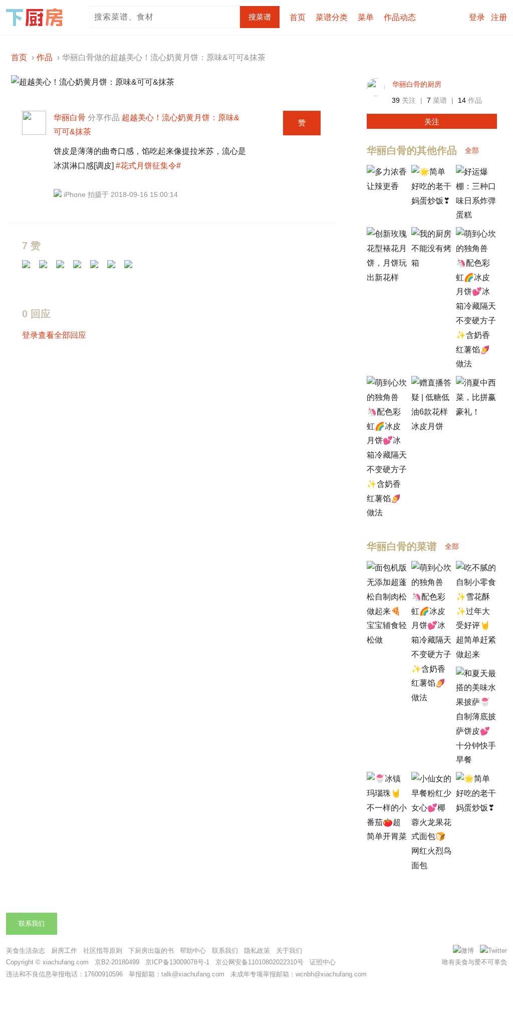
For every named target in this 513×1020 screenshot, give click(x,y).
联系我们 (32, 923)
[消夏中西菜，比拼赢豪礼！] (476, 411)
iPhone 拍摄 (83, 194)
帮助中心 (193, 950)
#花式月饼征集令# (148, 165)
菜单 (366, 17)
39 (396, 100)
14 (462, 100)
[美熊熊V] (80, 267)
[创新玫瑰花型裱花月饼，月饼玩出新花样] (387, 277)
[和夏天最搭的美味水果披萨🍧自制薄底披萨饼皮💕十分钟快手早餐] (476, 759)
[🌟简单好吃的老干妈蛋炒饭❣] (431, 200)
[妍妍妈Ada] (29, 267)
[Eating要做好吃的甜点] (114, 267)
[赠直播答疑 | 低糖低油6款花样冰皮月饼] (431, 426)
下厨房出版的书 (151, 950)
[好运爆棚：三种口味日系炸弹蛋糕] (476, 215)
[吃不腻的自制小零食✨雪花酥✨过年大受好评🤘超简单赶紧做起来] (476, 654)
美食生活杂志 (25, 950)
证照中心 (323, 962)
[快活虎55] (63, 267)
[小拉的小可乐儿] (131, 267)
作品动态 (400, 17)
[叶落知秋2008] (46, 267)
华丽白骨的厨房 (416, 84)
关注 (431, 121)
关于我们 (289, 950)
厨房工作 (64, 950)
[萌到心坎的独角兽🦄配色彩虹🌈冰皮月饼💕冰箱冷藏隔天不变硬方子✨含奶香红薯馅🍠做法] (476, 363)
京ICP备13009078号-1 (177, 962)
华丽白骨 (70, 117)
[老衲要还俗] (97, 267)
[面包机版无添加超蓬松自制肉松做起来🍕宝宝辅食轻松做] (387, 640)
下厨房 (36, 18)
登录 (477, 17)
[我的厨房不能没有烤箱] (431, 263)
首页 (298, 17)
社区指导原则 (102, 950)
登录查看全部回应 (54, 335)
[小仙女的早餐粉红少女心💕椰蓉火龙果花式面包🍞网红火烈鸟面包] (431, 865)
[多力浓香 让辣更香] (387, 186)
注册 (499, 17)
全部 (472, 150)
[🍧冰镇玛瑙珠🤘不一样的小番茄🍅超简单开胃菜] (387, 836)
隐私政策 (257, 950)
